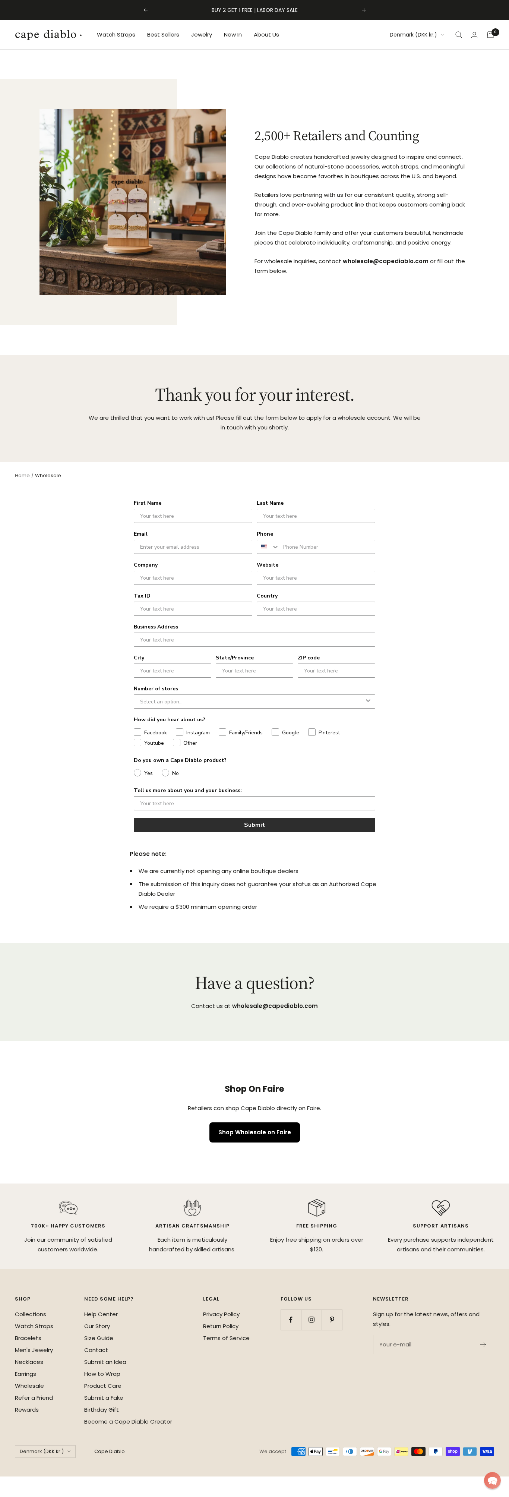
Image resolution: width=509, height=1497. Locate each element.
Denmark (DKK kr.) (413, 34)
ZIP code (309, 657)
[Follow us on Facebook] (291, 1320)
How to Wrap (102, 1374)
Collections (30, 1314)
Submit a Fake (103, 1398)
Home (22, 475)
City (139, 657)
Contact (96, 1350)
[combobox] (268, 547)
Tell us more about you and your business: (188, 790)
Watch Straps (116, 34)
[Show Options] (368, 701)
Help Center (101, 1314)
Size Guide (98, 1338)
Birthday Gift (101, 1410)
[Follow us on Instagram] (311, 1320)
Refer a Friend (34, 1398)
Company (146, 564)
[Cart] (490, 34)
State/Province (235, 657)
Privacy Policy (221, 1314)
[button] (492, 1480)
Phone (265, 534)
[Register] (483, 1344)
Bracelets (28, 1338)
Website (267, 564)
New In (233, 34)
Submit (254, 825)
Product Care (102, 1386)
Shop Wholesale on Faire (254, 1132)
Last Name (270, 503)
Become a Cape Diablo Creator (128, 1421)
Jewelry (201, 34)
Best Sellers (163, 34)
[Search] (458, 34)
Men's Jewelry (34, 1350)
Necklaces (29, 1362)
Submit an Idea (105, 1362)
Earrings (25, 1374)
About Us (266, 34)
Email (141, 534)
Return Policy (220, 1326)
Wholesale (29, 1386)
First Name (147, 503)
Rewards (27, 1410)
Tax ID (142, 595)
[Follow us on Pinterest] (332, 1320)
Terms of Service (226, 1338)
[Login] (474, 35)
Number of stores (156, 688)
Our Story (97, 1326)
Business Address (156, 626)
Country (267, 595)
